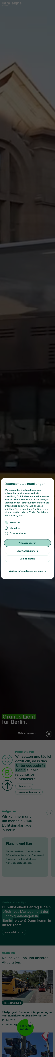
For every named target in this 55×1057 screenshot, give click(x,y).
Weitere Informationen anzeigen (26, 571)
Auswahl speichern (27, 551)
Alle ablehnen (27, 558)
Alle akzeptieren (27, 543)
